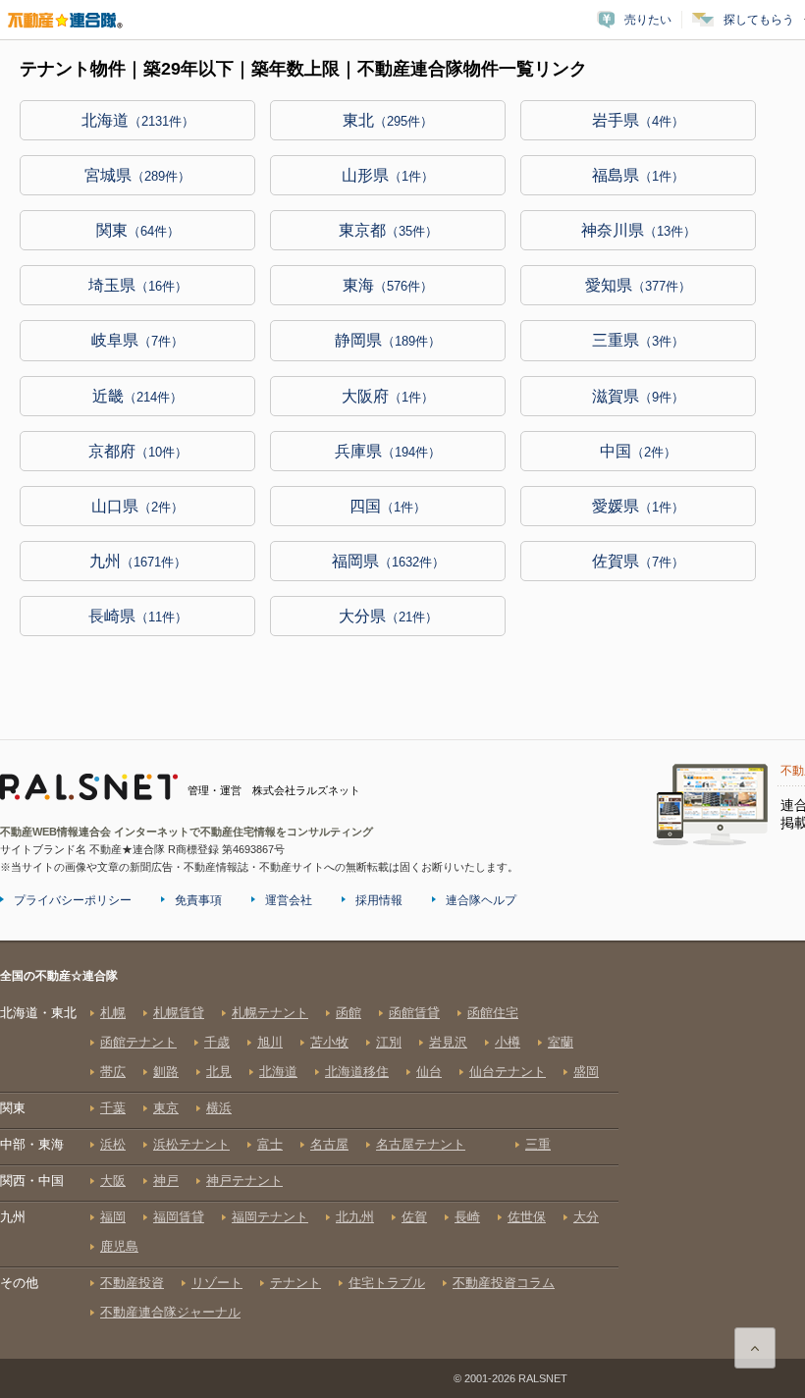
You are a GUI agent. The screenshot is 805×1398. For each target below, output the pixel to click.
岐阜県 (137, 340)
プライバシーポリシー (73, 900)
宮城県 (137, 175)
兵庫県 (388, 451)
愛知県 (638, 285)
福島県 (638, 175)
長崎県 (138, 616)
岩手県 (638, 120)
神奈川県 (638, 230)
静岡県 (388, 340)
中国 (638, 451)
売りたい (647, 20)
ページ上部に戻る (755, 1348)
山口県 (137, 506)
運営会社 (288, 900)
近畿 (137, 396)
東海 (388, 285)
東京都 (388, 230)
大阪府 (388, 396)
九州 (138, 561)
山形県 (388, 175)
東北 (388, 120)
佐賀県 (638, 561)
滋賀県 (638, 396)
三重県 (638, 340)
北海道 (137, 120)
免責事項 (198, 900)
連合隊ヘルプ (481, 900)
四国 (387, 506)
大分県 (388, 616)
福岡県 (388, 561)
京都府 (138, 451)
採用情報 (378, 900)
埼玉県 (138, 285)
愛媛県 (638, 506)
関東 (138, 230)
